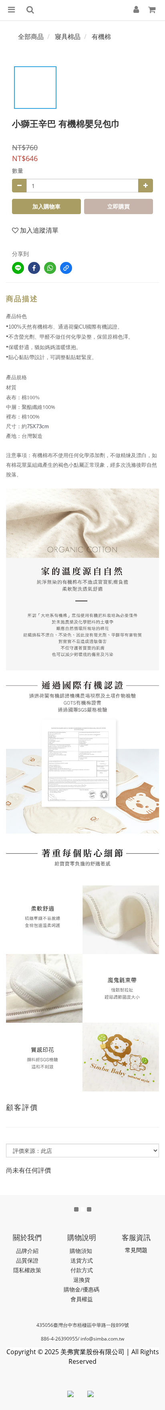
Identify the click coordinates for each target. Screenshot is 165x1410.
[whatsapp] (50, 268)
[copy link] (66, 268)
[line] (18, 268)
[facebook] (34, 268)
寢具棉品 (67, 36)
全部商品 (31, 36)
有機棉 (101, 36)
